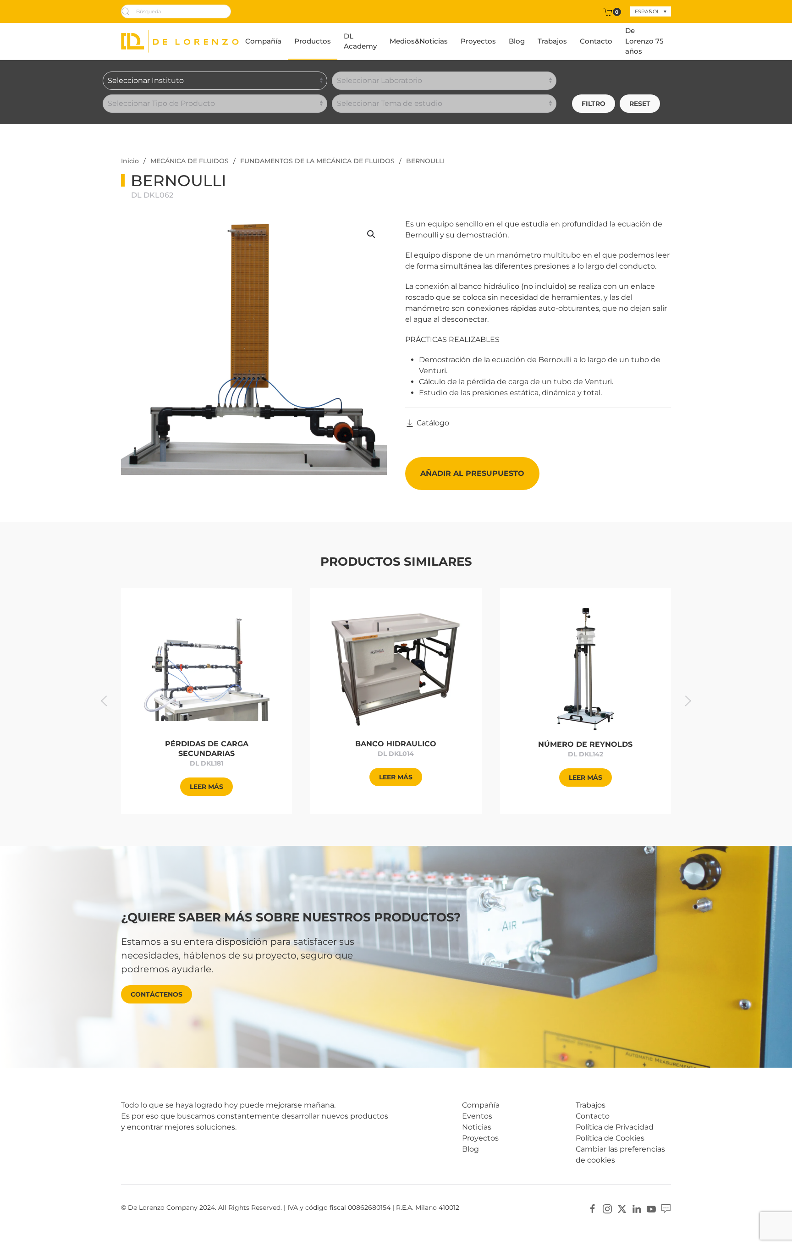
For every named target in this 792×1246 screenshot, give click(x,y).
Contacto (596, 41)
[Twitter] (622, 1208)
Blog (517, 41)
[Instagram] (607, 1208)
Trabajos (552, 41)
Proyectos (478, 41)
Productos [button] (312, 41)
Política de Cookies (610, 1138)
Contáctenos (156, 994)
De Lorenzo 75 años (644, 40)
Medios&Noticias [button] (419, 41)
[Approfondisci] (206, 668)
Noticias (476, 1127)
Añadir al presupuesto (472, 473)
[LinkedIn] (637, 1208)
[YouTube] (651, 1208)
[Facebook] (593, 1208)
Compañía (263, 41)
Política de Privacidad (615, 1127)
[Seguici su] (666, 1208)
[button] (371, 234)
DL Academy (360, 41)
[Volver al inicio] (180, 41)
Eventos (477, 1116)
